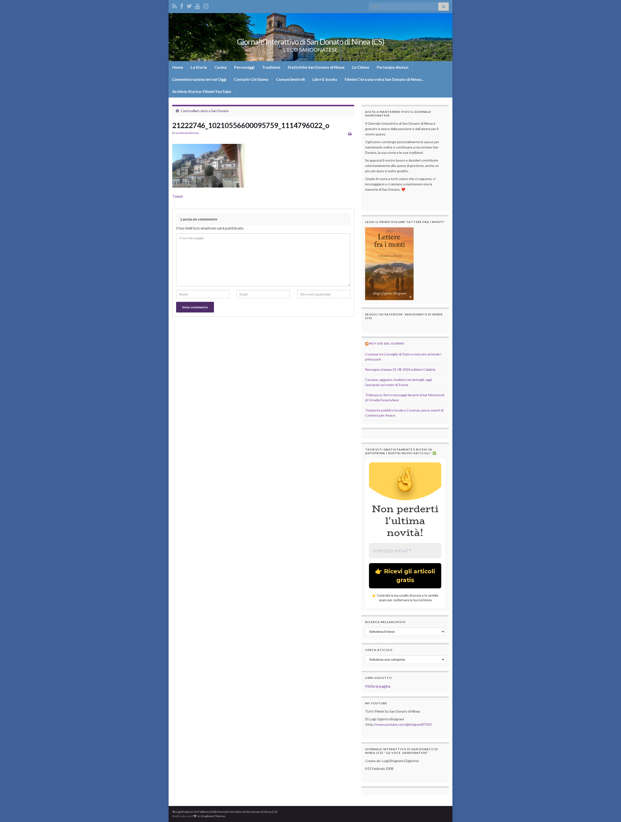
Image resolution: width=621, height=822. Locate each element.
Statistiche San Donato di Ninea (316, 67)
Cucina (220, 67)
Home (177, 67)
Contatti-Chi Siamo (251, 79)
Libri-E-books (324, 79)
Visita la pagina (377, 686)
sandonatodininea (187, 133)
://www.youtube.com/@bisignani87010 (402, 724)
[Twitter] (189, 5)
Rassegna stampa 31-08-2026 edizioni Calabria (400, 369)
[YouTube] (197, 5)
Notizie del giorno (386, 343)
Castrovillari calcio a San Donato (205, 111)
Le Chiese (360, 67)
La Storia (199, 67)
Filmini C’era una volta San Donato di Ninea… (384, 79)
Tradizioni (271, 67)
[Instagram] (205, 5)
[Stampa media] (350, 133)
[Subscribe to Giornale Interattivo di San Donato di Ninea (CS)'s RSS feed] (174, 5)
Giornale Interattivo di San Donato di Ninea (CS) (310, 41)
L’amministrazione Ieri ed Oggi (199, 79)
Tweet (177, 196)
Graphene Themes (213, 816)
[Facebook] (181, 5)
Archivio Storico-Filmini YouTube (201, 91)
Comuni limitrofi (290, 79)
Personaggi (244, 67)
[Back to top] (610, 811)
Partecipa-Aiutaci (392, 67)
